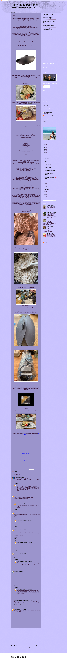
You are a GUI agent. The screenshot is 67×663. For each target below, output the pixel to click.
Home (26, 645)
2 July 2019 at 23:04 (20, 496)
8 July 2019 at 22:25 (28, 561)
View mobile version (26, 647)
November (47, 156)
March (46, 186)
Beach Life (45, 121)
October (46, 158)
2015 (45, 196)
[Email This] (29, 469)
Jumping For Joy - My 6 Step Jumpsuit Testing (51, 206)
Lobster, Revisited (48, 164)
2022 (45, 149)
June (46, 181)
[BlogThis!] (30, 469)
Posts (45, 85)
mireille (15, 496)
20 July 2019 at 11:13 (22, 609)
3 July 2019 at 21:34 (23, 529)
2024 (45, 147)
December (47, 155)
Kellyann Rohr (16, 529)
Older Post (38, 645)
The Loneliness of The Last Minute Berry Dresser (51, 227)
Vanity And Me (16, 553)
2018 (45, 191)
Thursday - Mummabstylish (47, 20)
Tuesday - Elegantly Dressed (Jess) (49, 23)
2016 (45, 194)
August (46, 161)
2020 (45, 152)
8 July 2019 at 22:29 (28, 589)
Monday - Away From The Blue (48, 17)
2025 (45, 146)
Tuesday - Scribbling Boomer (48, 28)
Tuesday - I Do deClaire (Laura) (48, 26)
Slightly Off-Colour (48, 167)
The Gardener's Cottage (48, 112)
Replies (16, 483)
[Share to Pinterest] (33, 469)
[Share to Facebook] (32, 469)
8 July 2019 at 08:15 (19, 571)
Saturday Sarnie (47, 165)
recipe (16, 471)
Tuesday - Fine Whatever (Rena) (48, 25)
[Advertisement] (26, 637)
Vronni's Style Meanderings (48, 115)
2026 (45, 144)
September (47, 159)
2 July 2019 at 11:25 (20, 477)
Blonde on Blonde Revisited (50, 219)
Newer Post (14, 645)
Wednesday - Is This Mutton (47, 29)
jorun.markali (16, 609)
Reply (15, 481)
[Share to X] (31, 469)
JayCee (15, 477)
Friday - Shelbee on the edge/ (48, 14)
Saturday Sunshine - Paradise (50, 170)
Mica (15, 571)
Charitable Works (50, 233)
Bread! (46, 179)
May (45, 183)
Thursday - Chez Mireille (47, 18)
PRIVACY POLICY (46, 105)
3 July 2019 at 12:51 (28, 503)
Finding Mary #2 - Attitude (51, 212)
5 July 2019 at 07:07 (28, 520)
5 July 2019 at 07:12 (28, 542)
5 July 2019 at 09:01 (23, 553)
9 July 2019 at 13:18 (28, 600)
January (46, 189)
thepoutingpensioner (20, 503)
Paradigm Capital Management (19, 600)
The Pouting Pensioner (24, 4)
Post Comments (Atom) (20, 650)
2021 (45, 150)
